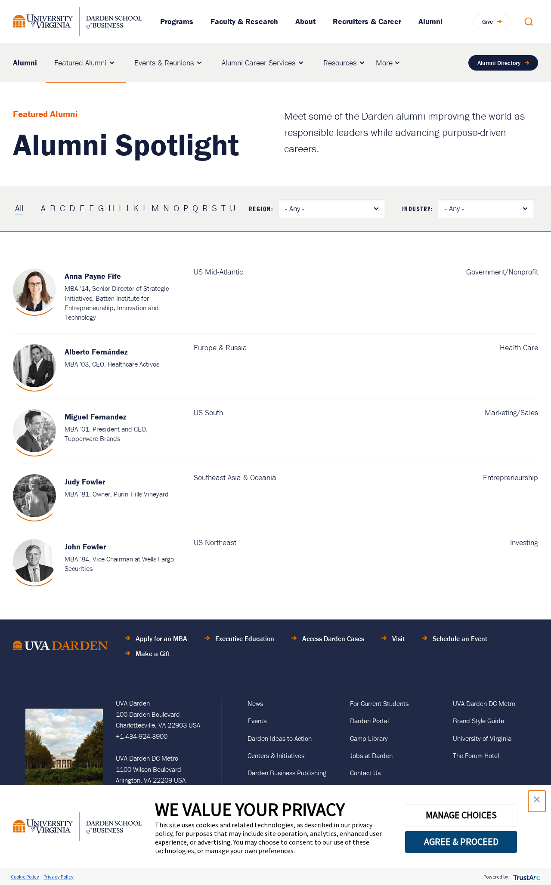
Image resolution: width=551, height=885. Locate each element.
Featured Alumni (80, 63)
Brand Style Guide (478, 720)
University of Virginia (482, 738)
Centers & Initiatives (276, 755)
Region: (261, 208)
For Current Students (379, 703)
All (19, 208)
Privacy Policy (58, 876)
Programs (176, 21)
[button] (536, 801)
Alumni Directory (498, 63)
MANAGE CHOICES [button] (461, 815)
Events (257, 720)
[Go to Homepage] (77, 21)
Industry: (417, 208)
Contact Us (365, 772)
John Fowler (85, 547)
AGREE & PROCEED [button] (461, 842)
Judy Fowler (85, 482)
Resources (339, 63)
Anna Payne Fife (93, 276)
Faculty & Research (244, 21)
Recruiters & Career (367, 21)
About (305, 21)
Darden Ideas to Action (280, 738)
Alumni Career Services (258, 63)
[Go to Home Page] (60, 647)
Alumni (430, 21)
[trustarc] (526, 877)
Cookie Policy (25, 876)
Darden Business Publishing (287, 772)
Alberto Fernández (96, 352)
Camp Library (369, 738)
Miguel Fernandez (96, 417)
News (255, 703)
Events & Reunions (164, 63)
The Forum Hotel (476, 755)
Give (487, 21)
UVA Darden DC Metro (484, 703)
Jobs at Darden (371, 755)
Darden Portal (369, 720)
